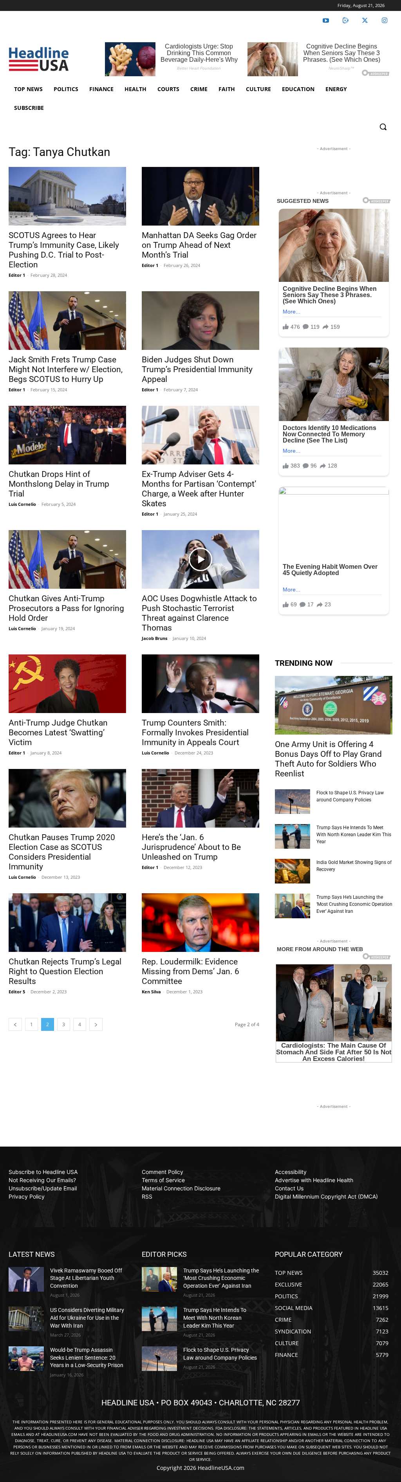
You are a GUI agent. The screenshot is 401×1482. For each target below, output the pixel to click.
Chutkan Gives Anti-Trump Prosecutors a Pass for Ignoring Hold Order (66, 608)
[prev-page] (15, 1024)
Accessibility (291, 1171)
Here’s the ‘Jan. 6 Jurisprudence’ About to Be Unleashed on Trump (191, 847)
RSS (147, 1196)
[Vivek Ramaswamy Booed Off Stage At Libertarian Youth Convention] (26, 1279)
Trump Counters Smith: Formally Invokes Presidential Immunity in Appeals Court (195, 732)
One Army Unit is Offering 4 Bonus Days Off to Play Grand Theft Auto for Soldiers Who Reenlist (328, 759)
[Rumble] (345, 21)
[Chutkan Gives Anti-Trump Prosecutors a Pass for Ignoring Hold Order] (67, 559)
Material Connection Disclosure (181, 1188)
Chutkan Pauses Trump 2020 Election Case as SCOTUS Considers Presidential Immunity (62, 852)
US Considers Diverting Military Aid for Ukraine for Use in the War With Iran (87, 1317)
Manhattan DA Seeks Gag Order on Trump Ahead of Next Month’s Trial (199, 245)
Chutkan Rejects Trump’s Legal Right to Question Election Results (65, 971)
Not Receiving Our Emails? (42, 1180)
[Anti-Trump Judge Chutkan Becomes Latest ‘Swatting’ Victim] (67, 683)
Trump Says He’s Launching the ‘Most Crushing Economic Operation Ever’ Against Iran (354, 904)
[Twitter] (365, 21)
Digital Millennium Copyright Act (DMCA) (326, 1196)
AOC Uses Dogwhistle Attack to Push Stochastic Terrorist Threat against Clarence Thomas (199, 613)
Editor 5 (17, 992)
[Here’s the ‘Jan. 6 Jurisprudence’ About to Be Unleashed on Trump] (200, 798)
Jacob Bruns (154, 638)
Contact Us (289, 1188)
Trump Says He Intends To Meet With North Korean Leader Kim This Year (353, 834)
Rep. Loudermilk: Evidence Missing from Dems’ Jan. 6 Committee (190, 971)
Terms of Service (163, 1180)
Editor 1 (17, 275)
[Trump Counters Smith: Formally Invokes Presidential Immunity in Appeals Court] (200, 683)
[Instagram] (384, 21)
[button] (383, 126)
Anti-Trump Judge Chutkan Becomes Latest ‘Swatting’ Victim (58, 732)
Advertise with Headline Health (314, 1180)
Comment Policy (162, 1171)
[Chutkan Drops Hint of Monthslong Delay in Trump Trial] (67, 435)
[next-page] (96, 1024)
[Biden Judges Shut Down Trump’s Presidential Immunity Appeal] (200, 320)
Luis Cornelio (22, 504)
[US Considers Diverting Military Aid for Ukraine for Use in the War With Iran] (26, 1318)
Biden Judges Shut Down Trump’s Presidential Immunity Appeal (197, 369)
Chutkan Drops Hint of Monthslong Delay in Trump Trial (59, 484)
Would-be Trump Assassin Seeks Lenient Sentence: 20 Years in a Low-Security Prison (86, 1357)
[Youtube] (326, 21)
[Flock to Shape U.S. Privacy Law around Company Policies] (292, 801)
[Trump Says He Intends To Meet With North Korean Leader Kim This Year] (292, 836)
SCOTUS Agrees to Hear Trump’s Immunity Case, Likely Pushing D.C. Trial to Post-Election (64, 250)
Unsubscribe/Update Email (43, 1188)
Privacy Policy (27, 1196)
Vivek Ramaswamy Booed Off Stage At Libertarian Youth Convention (86, 1278)
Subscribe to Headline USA (43, 1171)
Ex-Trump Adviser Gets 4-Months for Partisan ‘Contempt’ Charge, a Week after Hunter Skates (199, 489)
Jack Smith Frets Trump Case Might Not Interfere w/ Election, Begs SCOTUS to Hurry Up (66, 369)
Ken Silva (151, 992)
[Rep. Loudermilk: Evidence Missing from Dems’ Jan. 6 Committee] (200, 922)
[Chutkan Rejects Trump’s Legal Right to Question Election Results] (67, 922)
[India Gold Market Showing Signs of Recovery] (292, 871)
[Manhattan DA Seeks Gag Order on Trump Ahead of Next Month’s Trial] (200, 196)
